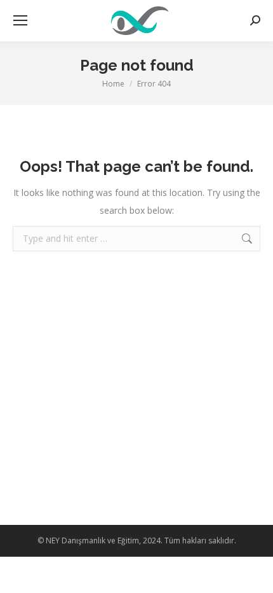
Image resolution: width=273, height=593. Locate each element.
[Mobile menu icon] (20, 20)
